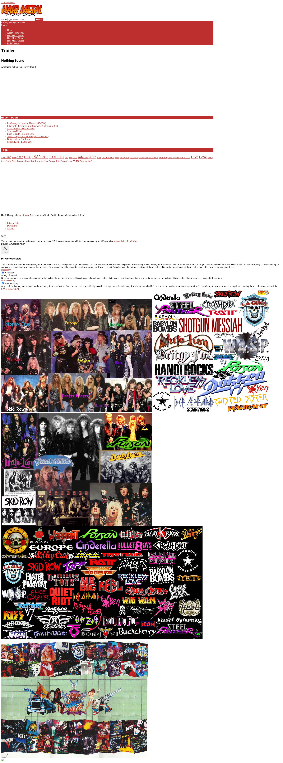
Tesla (58, 161)
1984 (3, 158)
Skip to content (8, 2)
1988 (27, 157)
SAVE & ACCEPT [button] (10, 289)
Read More (132, 241)
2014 (81, 157)
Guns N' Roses (152, 158)
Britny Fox (124, 157)
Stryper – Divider (15, 131)
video (76, 160)
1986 (14, 157)
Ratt (32, 161)
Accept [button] (116, 241)
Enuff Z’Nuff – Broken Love (20, 134)
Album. (110, 157)
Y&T (90, 161)
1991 (53, 157)
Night (8, 161)
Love (203, 157)
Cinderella (134, 158)
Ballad (117, 158)
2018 (99, 157)
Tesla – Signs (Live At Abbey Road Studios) (27, 136)
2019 (104, 157)
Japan (175, 157)
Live (194, 157)
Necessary (9, 272)
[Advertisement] (23, 91)
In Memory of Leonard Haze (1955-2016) (26, 123)
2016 (86, 158)
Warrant (83, 161)
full (145, 158)
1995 (71, 158)
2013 (75, 157)
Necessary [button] (6, 269)
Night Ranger (17, 161)
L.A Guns (186, 157)
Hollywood (168, 158)
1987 (20, 157)
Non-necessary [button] (8, 280)
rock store (24, 215)
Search (4, 19)
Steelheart (44, 161)
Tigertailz (64, 161)
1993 (66, 158)
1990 (44, 157)
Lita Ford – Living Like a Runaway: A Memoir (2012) (32, 126)
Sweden (52, 161)
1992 (60, 157)
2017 (92, 157)
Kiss (180, 158)
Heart (161, 157)
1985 (8, 157)
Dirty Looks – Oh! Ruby (18, 139)
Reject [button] (123, 241)
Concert (141, 158)
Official (27, 161)
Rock (37, 161)
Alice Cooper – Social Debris (20, 128)
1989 (36, 156)
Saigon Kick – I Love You (19, 142)
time (71, 161)
